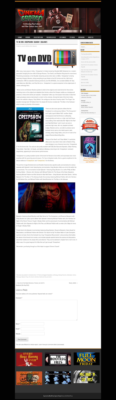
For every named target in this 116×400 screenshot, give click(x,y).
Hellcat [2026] (84, 79)
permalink (49, 277)
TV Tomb (39, 275)
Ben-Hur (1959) (85, 82)
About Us (90, 37)
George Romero (62, 275)
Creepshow (30, 160)
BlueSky (89, 97)
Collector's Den (32, 275)
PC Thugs (72, 37)
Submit (20, 37)
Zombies (37, 277)
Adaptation (49, 275)
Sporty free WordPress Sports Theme (52, 396)
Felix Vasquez (33, 46)
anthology (55, 275)
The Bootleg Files (51, 37)
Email (18, 329)
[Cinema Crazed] (58, 32)
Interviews (81, 37)
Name (18, 324)
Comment (19, 298)
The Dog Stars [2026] (86, 54)
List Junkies (62, 37)
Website (18, 334)
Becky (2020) (73, 283)
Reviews (28, 37)
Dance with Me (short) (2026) (88, 62)
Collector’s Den (38, 37)
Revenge (18, 277)
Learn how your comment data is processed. (51, 344)
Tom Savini (31, 277)
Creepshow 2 (41, 160)
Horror (74, 275)
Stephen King (24, 277)
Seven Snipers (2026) (86, 85)
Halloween (69, 275)
